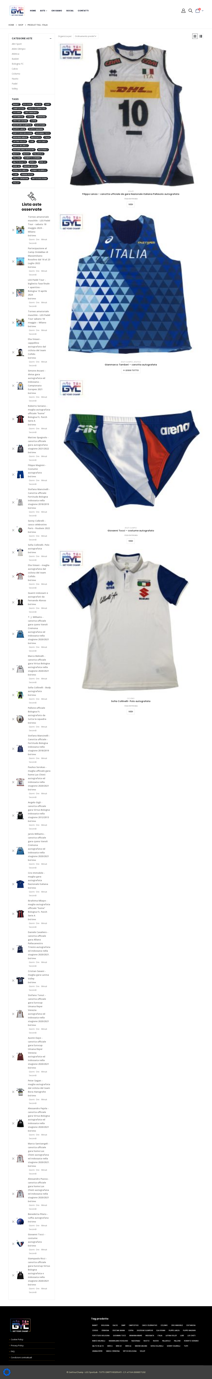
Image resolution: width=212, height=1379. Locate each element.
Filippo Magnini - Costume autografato (37, 469)
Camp (47, 104)
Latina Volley (19, 141)
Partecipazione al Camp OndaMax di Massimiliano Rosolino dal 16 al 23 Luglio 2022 (39, 256)
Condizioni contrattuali (21, 1357)
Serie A (33, 162)
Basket (15, 58)
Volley (131, 191)
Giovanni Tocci (43, 133)
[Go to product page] (131, 115)
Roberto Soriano (32, 158)
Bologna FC (18, 63)
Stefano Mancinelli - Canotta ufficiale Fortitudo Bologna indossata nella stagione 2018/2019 (39, 497)
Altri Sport (17, 43)
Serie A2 (16, 166)
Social (70, 10)
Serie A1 (42, 162)
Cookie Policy (17, 1339)
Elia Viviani (40, 125)
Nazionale (43, 150)
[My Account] (183, 11)
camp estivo (18, 108)
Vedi (131, 204)
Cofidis (30, 117)
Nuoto (15, 78)
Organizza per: (65, 36)
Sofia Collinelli (20, 170)
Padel (14, 83)
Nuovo (26, 154)
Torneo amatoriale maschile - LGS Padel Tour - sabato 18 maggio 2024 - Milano (39, 224)
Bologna (27, 104)
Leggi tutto (132, 370)
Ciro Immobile (31, 112)
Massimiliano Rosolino (23, 150)
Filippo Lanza (19, 129)
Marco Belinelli (20, 146)
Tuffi (15, 174)
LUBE (32, 141)
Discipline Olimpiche (22, 125)
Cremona (41, 117)
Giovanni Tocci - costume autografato (36, 1238)
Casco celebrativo (36, 108)
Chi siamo (56, 10)
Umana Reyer (27, 174)
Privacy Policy (17, 1345)
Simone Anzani (30, 166)
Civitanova (18, 117)
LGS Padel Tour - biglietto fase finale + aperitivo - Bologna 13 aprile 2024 (39, 287)
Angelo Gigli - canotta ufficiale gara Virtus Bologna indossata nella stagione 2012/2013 (39, 810)
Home (33, 10)
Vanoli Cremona (20, 178)
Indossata (36, 137)
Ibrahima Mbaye (20, 137)
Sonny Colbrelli (38, 170)
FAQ (13, 1351)
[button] (190, 11)
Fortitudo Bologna (22, 133)
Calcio (15, 68)
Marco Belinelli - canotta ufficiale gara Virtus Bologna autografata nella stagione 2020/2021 (39, 663)
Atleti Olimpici (127, 362)
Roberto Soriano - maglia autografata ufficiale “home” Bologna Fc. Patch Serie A (39, 413)
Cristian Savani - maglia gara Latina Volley (38, 975)
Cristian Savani (20, 121)
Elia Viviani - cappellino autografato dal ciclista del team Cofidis (37, 347)
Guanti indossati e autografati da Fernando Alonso (38, 596)
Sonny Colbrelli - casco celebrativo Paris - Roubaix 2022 (39, 524)
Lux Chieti (42, 141)
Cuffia (33, 121)
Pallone (17, 158)
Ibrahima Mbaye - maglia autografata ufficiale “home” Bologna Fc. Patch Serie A (39, 908)
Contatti (83, 10)
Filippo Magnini (36, 129)
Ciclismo (131, 698)
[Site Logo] (17, 11)
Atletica (137, 362)
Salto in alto (19, 162)
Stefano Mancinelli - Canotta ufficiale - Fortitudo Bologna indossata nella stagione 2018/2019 (39, 743)
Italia (47, 137)
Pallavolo (38, 154)
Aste (42, 10)
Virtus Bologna (39, 178)
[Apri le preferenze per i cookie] (7, 1371)
